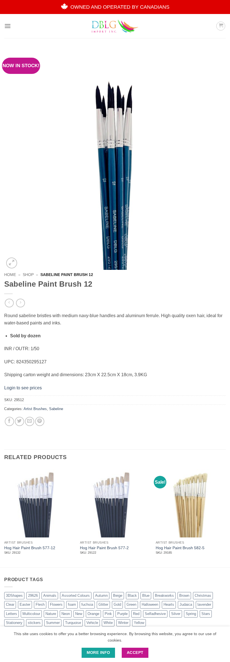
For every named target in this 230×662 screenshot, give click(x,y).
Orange (93, 614)
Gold (117, 604)
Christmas (203, 595)
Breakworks (164, 595)
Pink (108, 614)
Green (131, 604)
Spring (191, 614)
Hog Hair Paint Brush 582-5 (180, 548)
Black (132, 595)
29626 (33, 595)
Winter (123, 623)
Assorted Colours (76, 595)
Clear (10, 604)
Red (136, 614)
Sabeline (56, 409)
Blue (146, 595)
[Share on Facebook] (9, 421)
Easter (25, 604)
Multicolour (31, 614)
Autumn (101, 595)
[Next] (225, 517)
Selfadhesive (155, 614)
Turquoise (73, 623)
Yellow (139, 623)
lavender (204, 604)
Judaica (186, 604)
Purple (122, 614)
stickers (34, 623)
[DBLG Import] (115, 26)
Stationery (14, 623)
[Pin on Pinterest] (39, 421)
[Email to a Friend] (29, 421)
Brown (184, 595)
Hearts (169, 604)
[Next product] (9, 303)
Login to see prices (23, 387)
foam (72, 604)
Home (10, 275)
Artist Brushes (35, 409)
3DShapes (14, 595)
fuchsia (87, 604)
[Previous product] (20, 303)
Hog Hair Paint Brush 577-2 (104, 548)
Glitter (103, 604)
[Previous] (4, 517)
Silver (175, 614)
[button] (7, 26)
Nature (50, 614)
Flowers (56, 604)
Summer (53, 623)
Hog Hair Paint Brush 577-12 (29, 548)
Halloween (150, 604)
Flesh (40, 604)
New (78, 614)
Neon (65, 614)
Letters (11, 614)
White (108, 623)
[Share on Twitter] (19, 421)
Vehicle (92, 623)
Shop (28, 275)
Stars (205, 614)
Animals (49, 595)
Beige (117, 595)
